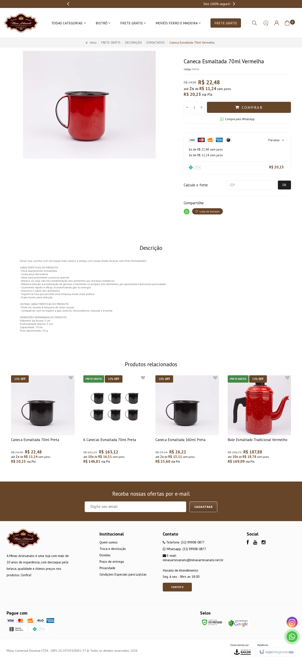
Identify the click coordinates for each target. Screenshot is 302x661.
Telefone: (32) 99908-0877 (185, 542)
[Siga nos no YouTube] (255, 543)
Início (93, 42)
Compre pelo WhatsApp (240, 119)
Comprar (252, 107)
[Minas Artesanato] (21, 23)
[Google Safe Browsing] (238, 623)
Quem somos (108, 542)
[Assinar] (203, 506)
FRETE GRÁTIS (110, 42)
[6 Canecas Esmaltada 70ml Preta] (115, 422)
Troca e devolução (112, 549)
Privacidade (107, 568)
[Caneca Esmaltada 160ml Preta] (187, 422)
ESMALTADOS (156, 42)
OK (284, 185)
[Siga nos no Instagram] (264, 543)
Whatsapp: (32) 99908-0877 (186, 549)
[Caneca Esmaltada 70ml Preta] (43, 422)
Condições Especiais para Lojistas (123, 574)
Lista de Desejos (209, 211)
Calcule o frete (196, 185)
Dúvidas (105, 555)
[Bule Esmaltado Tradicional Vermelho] (259, 422)
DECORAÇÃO (133, 42)
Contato (177, 587)
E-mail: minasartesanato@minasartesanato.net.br (193, 557)
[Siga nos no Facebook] (248, 543)
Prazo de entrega (111, 561)
